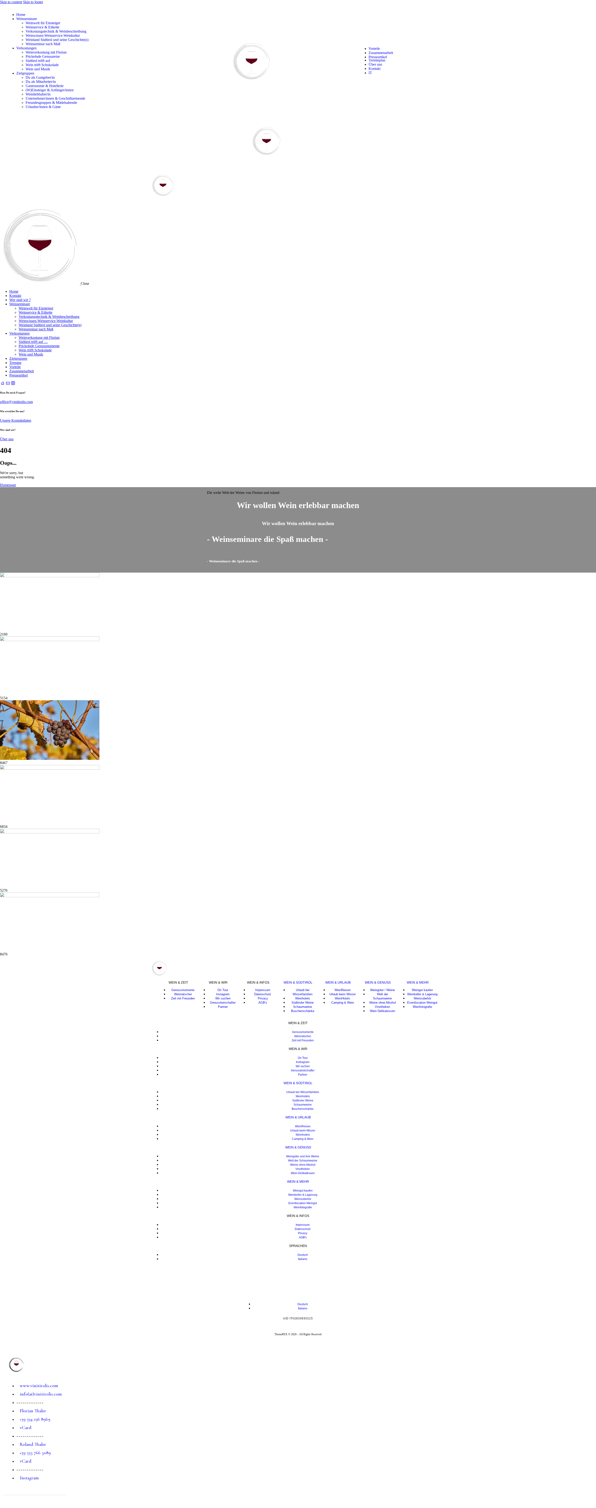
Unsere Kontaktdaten (15, 420)
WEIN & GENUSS (378, 982)
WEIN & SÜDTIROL (298, 982)
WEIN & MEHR (418, 982)
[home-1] (2, 383)
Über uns (7, 439)
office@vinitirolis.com (16, 402)
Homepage (8, 485)
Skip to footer (33, 2)
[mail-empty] (7, 383)
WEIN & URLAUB (338, 982)
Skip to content (11, 2)
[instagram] (13, 383)
